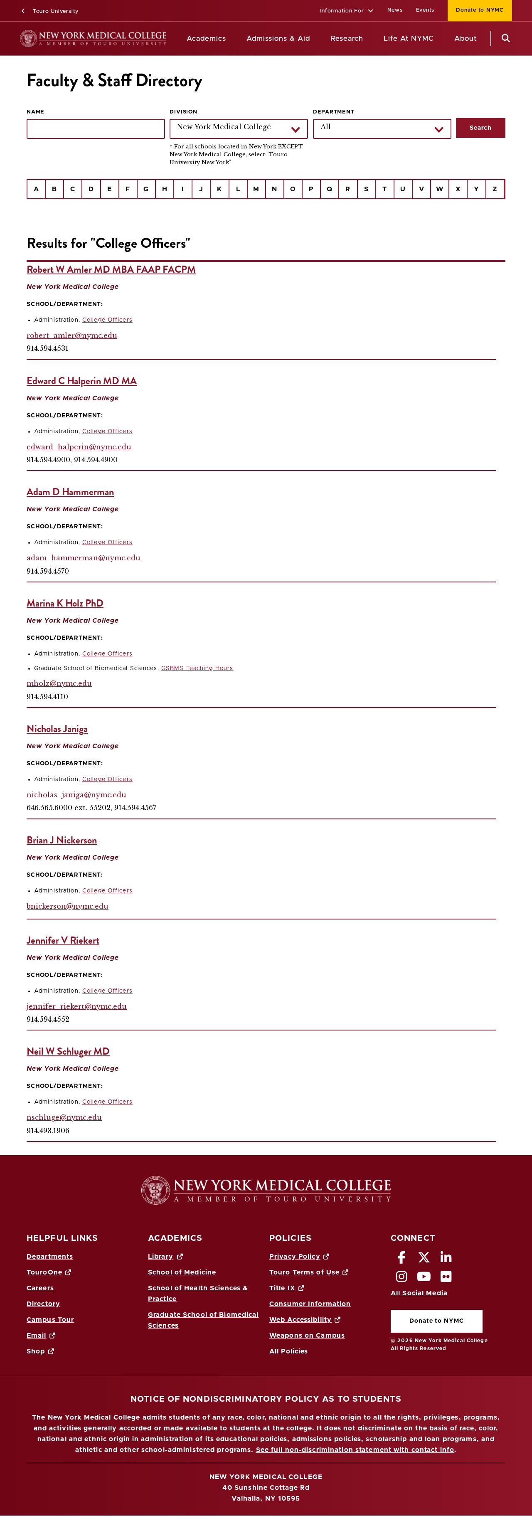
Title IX (282, 1288)
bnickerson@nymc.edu (67, 906)
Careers (40, 1288)
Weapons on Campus (307, 1335)
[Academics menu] (232, 38)
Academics (206, 38)
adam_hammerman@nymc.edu (83, 558)
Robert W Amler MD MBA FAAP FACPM (111, 269)
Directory (43, 1304)
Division (183, 112)
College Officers (107, 320)
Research (347, 38)
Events (425, 10)
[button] (347, 11)
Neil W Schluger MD (68, 1051)
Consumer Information (310, 1304)
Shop (36, 1351)
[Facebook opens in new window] (402, 1260)
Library (160, 1256)
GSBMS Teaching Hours (197, 668)
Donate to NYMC (476, 10)
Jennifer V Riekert (63, 940)
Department (334, 112)
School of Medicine (182, 1272)
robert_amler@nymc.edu (72, 335)
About (465, 38)
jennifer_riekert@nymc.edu (77, 1006)
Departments (50, 1256)
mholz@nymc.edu (59, 683)
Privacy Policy (294, 1256)
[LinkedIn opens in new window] (446, 1260)
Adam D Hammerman (70, 492)
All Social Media (419, 1293)
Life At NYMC (409, 38)
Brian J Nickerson (62, 840)
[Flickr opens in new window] (446, 1279)
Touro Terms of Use (304, 1272)
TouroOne (44, 1272)
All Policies (288, 1351)
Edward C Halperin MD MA (82, 381)
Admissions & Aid (278, 38)
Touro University (55, 11)
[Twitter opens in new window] (424, 1260)
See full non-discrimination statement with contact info (355, 1450)
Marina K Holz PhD (65, 603)
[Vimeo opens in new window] (424, 1279)
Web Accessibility (300, 1319)
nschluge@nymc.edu (64, 1117)
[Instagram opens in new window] (402, 1279)
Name (35, 112)
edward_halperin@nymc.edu (79, 447)
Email (37, 1335)
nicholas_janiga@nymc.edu (76, 795)
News (395, 10)
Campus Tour (50, 1319)
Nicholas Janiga (57, 729)
